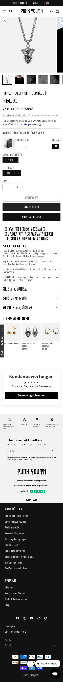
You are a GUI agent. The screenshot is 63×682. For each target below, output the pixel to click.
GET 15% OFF (2, 344)
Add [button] (55, 146)
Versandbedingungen (15, 533)
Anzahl (6, 181)
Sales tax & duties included (16, 115)
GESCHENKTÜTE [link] (23, 139)
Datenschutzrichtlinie (15, 521)
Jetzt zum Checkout (31, 217)
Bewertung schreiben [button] (31, 395)
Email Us (35, 500)
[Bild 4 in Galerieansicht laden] (43, 80)
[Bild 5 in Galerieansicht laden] (55, 80)
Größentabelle (11, 545)
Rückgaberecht (12, 527)
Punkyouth (34, 675)
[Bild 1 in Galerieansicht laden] (7, 80)
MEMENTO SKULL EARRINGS (48, 345)
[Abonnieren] (51, 450)
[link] (9, 143)
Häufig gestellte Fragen (16, 515)
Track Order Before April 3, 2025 (20, 556)
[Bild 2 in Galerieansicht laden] (19, 80)
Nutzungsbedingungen (15, 539)
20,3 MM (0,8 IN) (11, 160)
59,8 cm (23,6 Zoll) (12, 173)
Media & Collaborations (16, 599)
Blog (7, 605)
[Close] (2, 328)
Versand (34, 115)
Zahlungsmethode (13, 562)
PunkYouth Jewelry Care (16, 568)
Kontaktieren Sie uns (15, 593)
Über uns (9, 587)
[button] (4, 11)
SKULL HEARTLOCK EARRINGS (28, 345)
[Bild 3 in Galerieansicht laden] (31, 80)
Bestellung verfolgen (15, 551)
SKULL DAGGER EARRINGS (12, 343)
